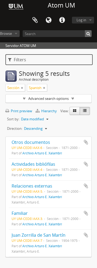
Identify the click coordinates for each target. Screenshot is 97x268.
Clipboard (35, 20)
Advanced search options (48, 98)
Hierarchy (49, 110)
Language (48, 20)
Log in (81, 20)
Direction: (14, 128)
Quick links (62, 20)
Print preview (21, 110)
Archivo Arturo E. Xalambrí (42, 153)
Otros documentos (31, 142)
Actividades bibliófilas (33, 164)
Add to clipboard (86, 142)
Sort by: (13, 119)
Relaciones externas (32, 186)
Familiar (20, 213)
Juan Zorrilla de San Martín (38, 235)
